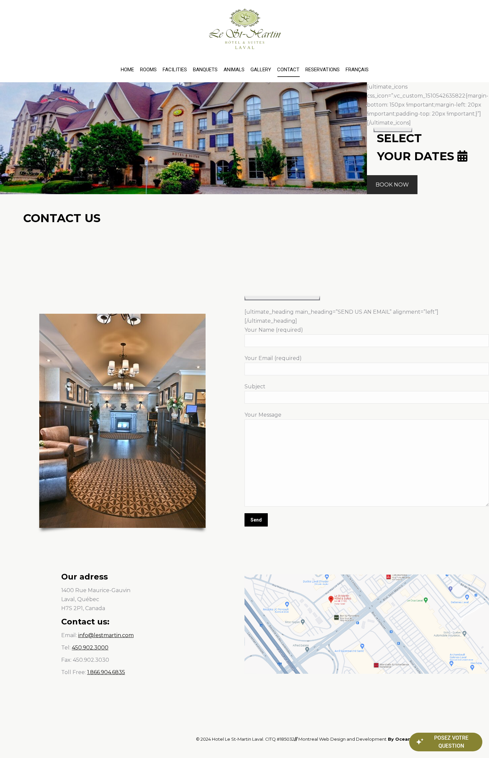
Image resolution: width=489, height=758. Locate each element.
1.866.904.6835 (106, 672)
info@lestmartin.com (106, 635)
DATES (434, 156)
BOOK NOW (392, 185)
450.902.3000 (90, 647)
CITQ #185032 (279, 739)
